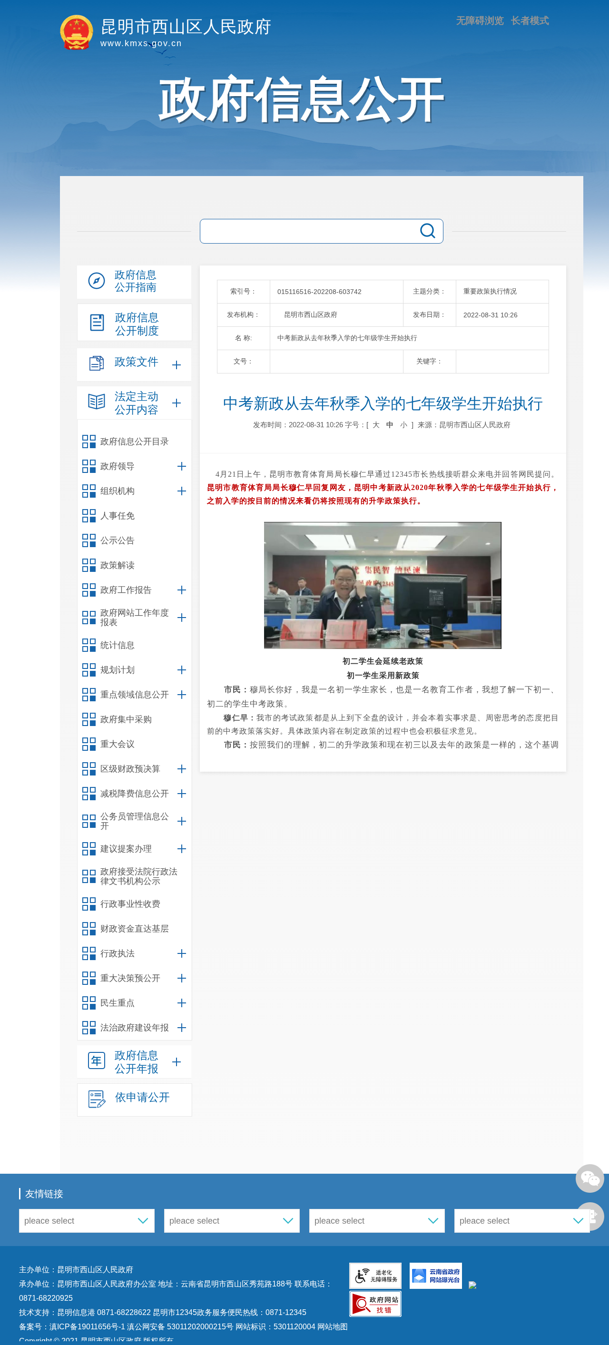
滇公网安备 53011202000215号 (180, 1327)
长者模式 (530, 20)
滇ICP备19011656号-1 (88, 1327)
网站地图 (331, 1327)
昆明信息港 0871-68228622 (104, 1312)
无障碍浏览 (480, 20)
